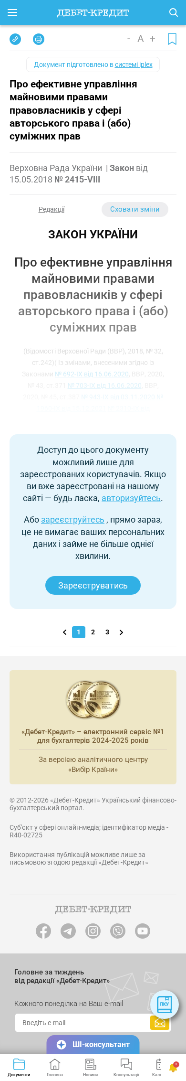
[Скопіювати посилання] (15, 39)
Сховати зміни (135, 209)
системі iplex (134, 64)
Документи (19, 1074)
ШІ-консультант (101, 1044)
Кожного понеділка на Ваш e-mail (68, 1003)
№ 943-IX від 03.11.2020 (118, 397)
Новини (90, 1074)
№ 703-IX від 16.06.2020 (105, 385)
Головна (55, 1074)
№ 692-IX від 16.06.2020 (92, 374)
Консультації (126, 1074)
